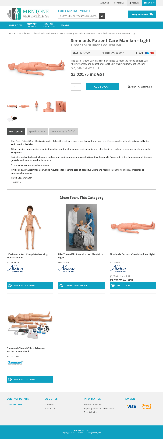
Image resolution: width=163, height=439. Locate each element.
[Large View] (12, 106)
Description (16, 131)
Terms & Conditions (93, 404)
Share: (140, 52)
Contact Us (119, 2)
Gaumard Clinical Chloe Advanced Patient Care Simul (26, 349)
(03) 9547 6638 (15, 404)
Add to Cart (102, 86)
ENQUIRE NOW (140, 14)
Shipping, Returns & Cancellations (99, 408)
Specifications (37, 131)
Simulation (24, 33)
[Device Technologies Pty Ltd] (30, 14)
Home (12, 33)
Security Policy (90, 412)
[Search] (102, 16)
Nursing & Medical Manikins (80, 33)
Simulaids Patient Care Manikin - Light (117, 33)
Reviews (57, 131)
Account (135, 2)
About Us (104, 2)
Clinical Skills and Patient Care (48, 33)
